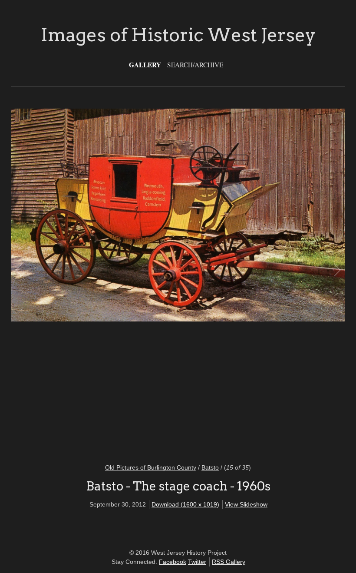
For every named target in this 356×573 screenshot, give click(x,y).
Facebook (172, 561)
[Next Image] (257, 280)
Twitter (197, 561)
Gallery (145, 65)
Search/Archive (195, 64)
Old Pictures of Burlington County (150, 467)
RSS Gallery (228, 561)
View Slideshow (246, 504)
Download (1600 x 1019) (185, 504)
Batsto (210, 467)
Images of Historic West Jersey (178, 35)
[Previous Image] (98, 280)
